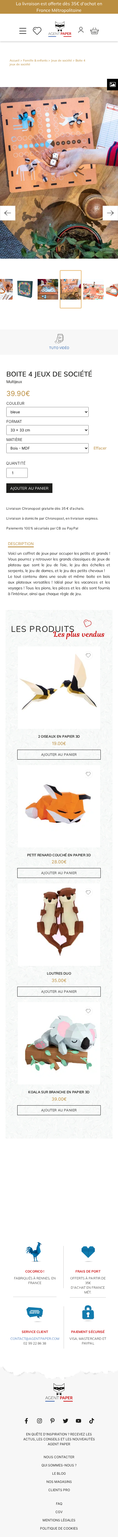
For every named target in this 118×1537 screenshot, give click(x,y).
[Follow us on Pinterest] (52, 1420)
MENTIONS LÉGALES (59, 1520)
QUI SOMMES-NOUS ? (59, 1465)
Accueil (14, 60)
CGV (59, 1512)
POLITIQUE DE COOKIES (59, 1528)
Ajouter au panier (29, 488)
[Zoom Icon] (112, 84)
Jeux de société (61, 60)
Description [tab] (21, 543)
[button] (7, 213)
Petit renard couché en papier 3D (59, 855)
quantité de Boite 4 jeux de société (16, 464)
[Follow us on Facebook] (26, 1420)
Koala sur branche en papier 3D (59, 1092)
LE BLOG (59, 1473)
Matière (14, 439)
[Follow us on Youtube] (78, 1420)
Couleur (15, 403)
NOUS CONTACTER (59, 1457)
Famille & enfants (35, 60)
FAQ (59, 1504)
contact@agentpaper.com (35, 1339)
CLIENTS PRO (59, 1490)
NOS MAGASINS (59, 1482)
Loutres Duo (59, 973)
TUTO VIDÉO (59, 348)
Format (14, 421)
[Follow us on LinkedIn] (39, 1420)
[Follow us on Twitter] (65, 1420)
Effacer (100, 448)
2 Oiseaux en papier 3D (59, 736)
